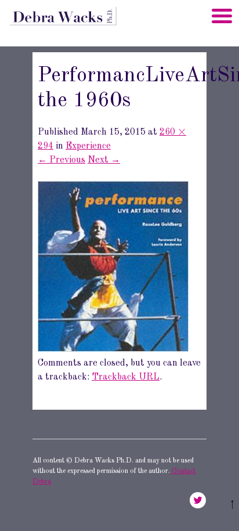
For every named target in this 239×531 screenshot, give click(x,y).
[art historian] (62, 29)
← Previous (61, 160)
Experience (88, 146)
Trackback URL (126, 377)
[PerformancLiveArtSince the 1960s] (113, 349)
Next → (104, 160)
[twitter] (198, 500)
